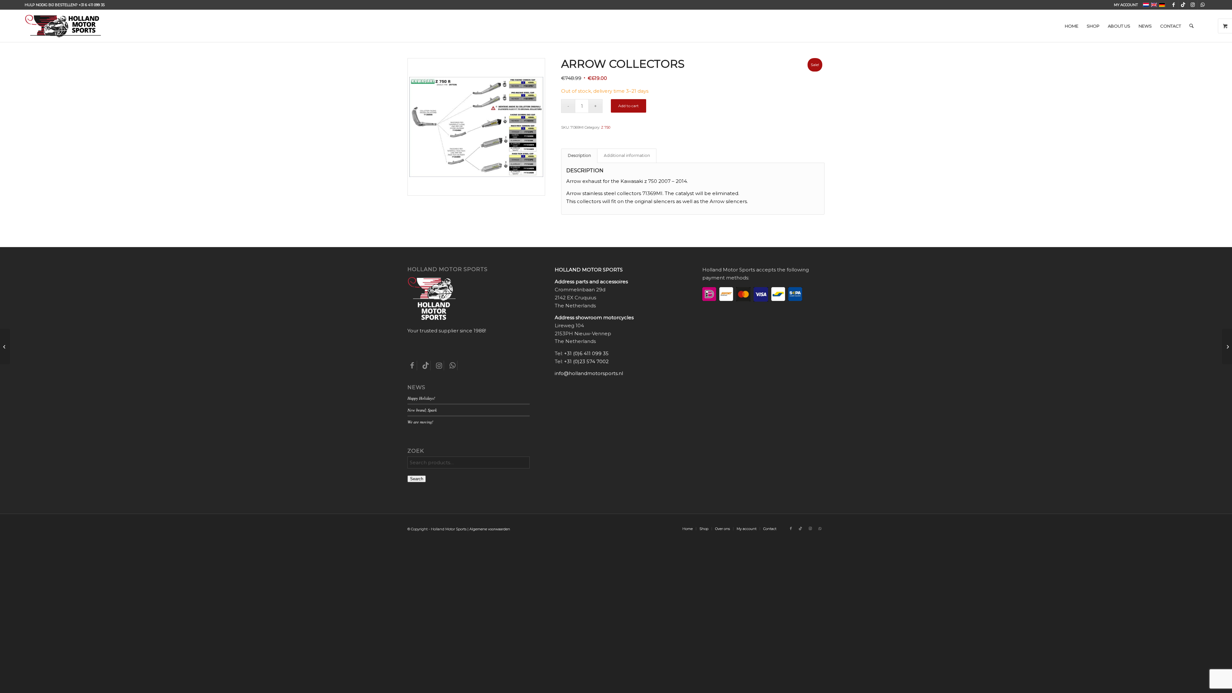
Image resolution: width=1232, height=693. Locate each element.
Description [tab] (579, 155)
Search (416, 478)
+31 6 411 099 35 (92, 5)
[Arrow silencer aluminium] (5, 346)
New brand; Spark (422, 410)
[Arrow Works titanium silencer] (1227, 346)
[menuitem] (1124, 4)
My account (1126, 5)
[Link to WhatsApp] (1202, 5)
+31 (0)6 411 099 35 (586, 353)
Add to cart (628, 105)
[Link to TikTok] (1183, 5)
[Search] (1191, 26)
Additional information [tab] (627, 155)
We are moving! (420, 421)
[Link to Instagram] (1192, 5)
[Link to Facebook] (1173, 5)
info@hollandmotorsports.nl (589, 373)
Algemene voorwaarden (489, 529)
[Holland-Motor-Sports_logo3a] (63, 26)
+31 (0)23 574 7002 (586, 361)
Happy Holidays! (421, 398)
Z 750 (605, 127)
